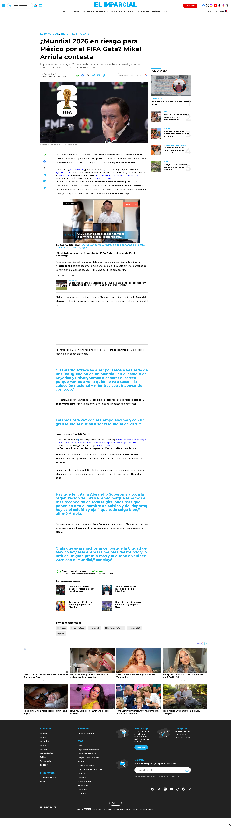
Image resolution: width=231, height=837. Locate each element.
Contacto (82, 777)
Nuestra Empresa (86, 765)
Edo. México (87, 11)
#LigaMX (105, 170)
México (43, 733)
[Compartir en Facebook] (82, 75)
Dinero (43, 745)
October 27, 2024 (102, 178)
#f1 (57, 442)
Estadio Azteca (77, 628)
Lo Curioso (45, 741)
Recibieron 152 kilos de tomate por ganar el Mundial (81, 604)
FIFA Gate (83, 33)
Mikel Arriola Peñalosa (114, 628)
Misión (81, 761)
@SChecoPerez (104, 175)
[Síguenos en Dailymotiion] (189, 789)
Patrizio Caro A (50, 74)
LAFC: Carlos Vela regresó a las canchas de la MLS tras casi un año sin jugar (100, 246)
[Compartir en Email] (98, 75)
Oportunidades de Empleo (90, 769)
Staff (80, 745)
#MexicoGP (63, 175)
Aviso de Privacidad (87, 753)
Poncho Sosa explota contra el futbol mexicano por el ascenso (82, 588)
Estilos (43, 757)
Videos (43, 781)
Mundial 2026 (134, 628)
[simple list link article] (171, 86)
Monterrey (116, 11)
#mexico (130, 440)
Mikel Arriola (95, 628)
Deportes (44, 749)
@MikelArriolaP (76, 170)
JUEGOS (66, 11)
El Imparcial (49, 33)
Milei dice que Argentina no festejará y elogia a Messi (128, 604)
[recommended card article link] (61, 285)
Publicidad (83, 785)
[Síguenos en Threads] (223, 5)
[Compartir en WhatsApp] (77, 75)
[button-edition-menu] (206, 11)
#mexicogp (140, 440)
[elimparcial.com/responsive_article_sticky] (229, 824)
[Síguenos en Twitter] (207, 5)
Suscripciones (84, 781)
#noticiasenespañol (68, 442)
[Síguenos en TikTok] (219, 5)
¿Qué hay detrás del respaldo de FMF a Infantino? (125, 588)
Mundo (43, 737)
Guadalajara (102, 11)
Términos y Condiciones (170, 776)
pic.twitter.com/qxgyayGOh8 (126, 175)
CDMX (76, 11)
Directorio (82, 773)
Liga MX (60, 634)
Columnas (129, 11)
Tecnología (45, 761)
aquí (112, 574)
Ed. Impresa (143, 11)
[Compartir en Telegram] (93, 75)
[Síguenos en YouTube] (215, 5)
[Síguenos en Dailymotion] (227, 5)
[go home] (48, 807)
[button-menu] (3, 6)
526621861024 (141, 731)
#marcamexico (100, 442)
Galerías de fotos (48, 777)
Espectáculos (46, 753)
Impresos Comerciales (88, 749)
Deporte (67, 33)
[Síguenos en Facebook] (203, 5)
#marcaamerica (85, 442)
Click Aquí (141, 747)
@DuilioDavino (63, 172)
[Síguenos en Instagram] (211, 5)
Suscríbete (190, 5)
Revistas (155, 11)
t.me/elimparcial (182, 731)
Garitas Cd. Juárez (216, 11)
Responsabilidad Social (88, 757)
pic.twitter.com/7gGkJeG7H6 (122, 442)
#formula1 (121, 440)
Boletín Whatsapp (86, 733)
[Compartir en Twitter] (88, 75)
